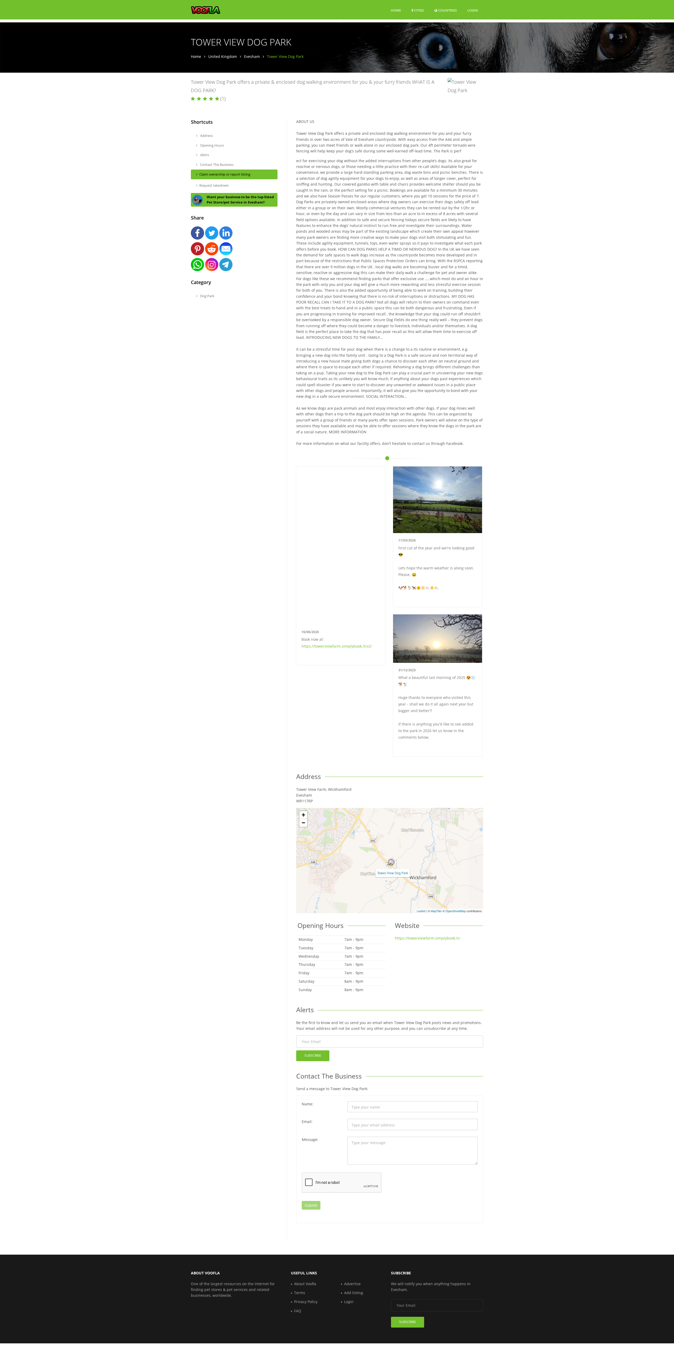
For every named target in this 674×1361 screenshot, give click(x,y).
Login (472, 10)
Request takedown (214, 185)
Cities (418, 10)
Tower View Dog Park (392, 873)
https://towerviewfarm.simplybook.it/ (427, 938)
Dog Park (206, 296)
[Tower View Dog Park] (391, 862)
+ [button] (303, 815)
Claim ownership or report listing (224, 174)
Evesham (252, 56)
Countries (447, 10)
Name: (307, 1103)
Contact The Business (216, 164)
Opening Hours (211, 145)
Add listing (353, 1292)
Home (396, 10)
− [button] (303, 822)
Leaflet (421, 911)
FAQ (297, 1310)
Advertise (352, 1283)
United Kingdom (222, 56)
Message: (310, 1139)
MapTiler (436, 911)
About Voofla (305, 1283)
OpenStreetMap (455, 911)
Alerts (204, 154)
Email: (307, 1121)
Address (206, 135)
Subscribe (312, 1055)
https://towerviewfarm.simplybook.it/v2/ (336, 646)
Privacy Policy (306, 1301)
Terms (299, 1292)
